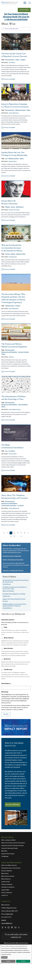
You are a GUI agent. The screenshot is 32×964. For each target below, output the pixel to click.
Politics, (17, 59)
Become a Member (13, 804)
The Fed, (7, 254)
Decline (8, 961)
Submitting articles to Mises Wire (12, 556)
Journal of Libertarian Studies (9, 848)
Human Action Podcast (7, 853)
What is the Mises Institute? (9, 865)
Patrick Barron (7, 584)
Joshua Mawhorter (14, 508)
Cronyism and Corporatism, (9, 505)
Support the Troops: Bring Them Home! (14, 599)
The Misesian (8, 669)
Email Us (3, 920)
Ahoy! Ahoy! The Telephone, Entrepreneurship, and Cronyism (14, 497)
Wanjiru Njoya (13, 161)
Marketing (4, 692)
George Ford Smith (14, 210)
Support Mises (24, 10)
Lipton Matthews (14, 113)
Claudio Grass (6, 596)
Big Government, (10, 59)
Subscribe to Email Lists (7, 887)
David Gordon (13, 454)
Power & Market (9, 577)
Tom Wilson (12, 62)
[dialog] (16, 954)
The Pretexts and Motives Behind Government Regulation (14, 345)
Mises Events (5, 873)
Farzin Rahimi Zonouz (15, 409)
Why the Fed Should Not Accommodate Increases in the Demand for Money (11, 248)
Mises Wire (4, 851)
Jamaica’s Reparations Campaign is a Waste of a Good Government (15, 105)
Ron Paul (5, 601)
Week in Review (8, 638)
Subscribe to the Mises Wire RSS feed (13, 570)
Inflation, (7, 207)
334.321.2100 (9, 914)
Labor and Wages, (23, 404)
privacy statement (6, 709)
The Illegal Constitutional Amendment (12, 446)
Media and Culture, (20, 110)
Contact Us (4, 895)
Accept (23, 961)
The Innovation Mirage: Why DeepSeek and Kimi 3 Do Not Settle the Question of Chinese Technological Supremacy (13, 298)
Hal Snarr (11, 357)
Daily (5, 627)
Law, (6, 158)
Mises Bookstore (6, 879)
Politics (29, 110)
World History (20, 207)
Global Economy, (10, 305)
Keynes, (13, 207)
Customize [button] (4, 957)
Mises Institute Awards (7, 876)
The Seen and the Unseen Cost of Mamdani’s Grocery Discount (14, 55)
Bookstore (7, 659)
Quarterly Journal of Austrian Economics (12, 845)
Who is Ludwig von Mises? (8, 840)
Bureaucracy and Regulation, (9, 352)
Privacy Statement (6, 892)
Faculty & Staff (5, 881)
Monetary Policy (21, 254)
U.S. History (11, 451)
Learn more (13, 701)
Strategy (17, 305)
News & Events (8, 648)
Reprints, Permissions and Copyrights (13, 559)
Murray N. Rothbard (8, 591)
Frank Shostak (13, 257)
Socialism (22, 59)
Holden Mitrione (7, 608)
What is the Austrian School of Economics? (13, 843)
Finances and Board (6, 884)
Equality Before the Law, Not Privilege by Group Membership (14, 154)
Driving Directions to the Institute (10, 868)
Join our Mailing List (6, 923)
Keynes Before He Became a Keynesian (9, 202)
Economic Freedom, (23, 352)
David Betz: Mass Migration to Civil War (14, 594)
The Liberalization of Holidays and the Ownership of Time (13, 398)
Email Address (6, 683)
